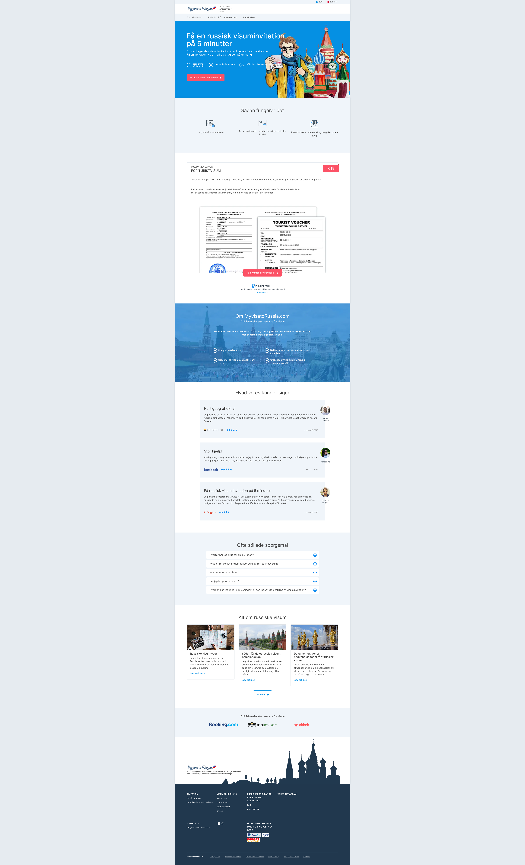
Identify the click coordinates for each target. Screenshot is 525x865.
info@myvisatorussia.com (198, 827)
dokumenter (222, 802)
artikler (220, 811)
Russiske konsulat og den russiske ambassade (259, 797)
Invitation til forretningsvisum (222, 17)
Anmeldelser (249, 17)
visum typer (222, 798)
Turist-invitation (194, 17)
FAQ (249, 805)
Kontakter (253, 809)
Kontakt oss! (262, 292)
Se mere (260, 694)
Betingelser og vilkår (291, 857)
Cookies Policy (273, 857)
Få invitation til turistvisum (204, 77)
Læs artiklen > (197, 673)
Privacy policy (215, 857)
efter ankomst (223, 807)
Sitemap (306, 857)
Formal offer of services (255, 857)
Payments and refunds (233, 857)
